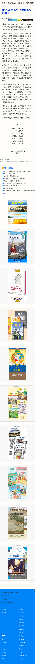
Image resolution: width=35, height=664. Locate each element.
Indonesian (5, 646)
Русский (22, 639)
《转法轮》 (17, 33)
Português (22, 636)
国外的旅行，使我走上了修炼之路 (14, 178)
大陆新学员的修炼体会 (11, 176)
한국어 (4, 656)
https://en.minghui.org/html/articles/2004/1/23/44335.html (16, 161)
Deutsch (21, 619)
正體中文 (5, 609)
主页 (3, 3)
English (21, 622)
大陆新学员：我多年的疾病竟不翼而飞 (16, 183)
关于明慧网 (5, 596)
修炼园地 (11, 3)
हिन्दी (3, 639)
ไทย (20, 649)
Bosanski (22, 613)
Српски (21, 646)
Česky (21, 616)
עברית (4, 636)
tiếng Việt (22, 659)
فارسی (21, 629)
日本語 (4, 652)
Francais (21, 632)
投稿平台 (5, 599)
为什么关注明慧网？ (8, 603)
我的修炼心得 (8, 188)
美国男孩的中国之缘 (10, 186)
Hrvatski (4, 642)
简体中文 (5, 612)
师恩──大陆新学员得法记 (12, 181)
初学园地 (20, 3)
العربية (21, 609)
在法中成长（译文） (10, 173)
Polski (4, 659)
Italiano (4, 649)
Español (21, 626)
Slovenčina (22, 642)
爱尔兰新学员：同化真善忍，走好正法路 (17, 171)
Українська (23, 656)
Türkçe (21, 652)
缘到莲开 (30, 3)
